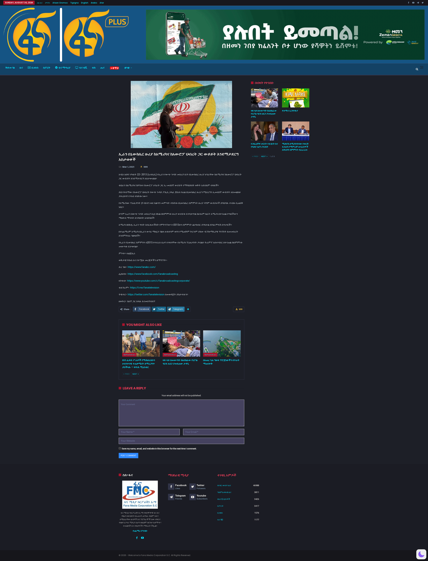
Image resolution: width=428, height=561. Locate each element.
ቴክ (93, 68)
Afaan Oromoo (60, 2)
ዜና (21, 68)
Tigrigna (74, 2)
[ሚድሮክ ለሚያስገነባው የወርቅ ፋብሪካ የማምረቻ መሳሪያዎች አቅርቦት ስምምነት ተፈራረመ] (295, 131)
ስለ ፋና (39, 2)
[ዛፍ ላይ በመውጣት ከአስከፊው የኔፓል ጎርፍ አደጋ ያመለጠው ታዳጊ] (181, 343)
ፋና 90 (220, 519)
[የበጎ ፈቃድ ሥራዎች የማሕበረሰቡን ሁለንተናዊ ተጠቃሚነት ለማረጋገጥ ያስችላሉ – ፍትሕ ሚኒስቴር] (141, 343)
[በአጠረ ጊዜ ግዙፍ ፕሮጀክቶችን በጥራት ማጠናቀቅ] (222, 343)
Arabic (94, 2)
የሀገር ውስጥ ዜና (224, 485)
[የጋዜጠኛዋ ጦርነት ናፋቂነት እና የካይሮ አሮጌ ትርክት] (264, 131)
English (84, 2)
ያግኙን (47, 2)
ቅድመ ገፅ (10, 68)
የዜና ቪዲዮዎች (223, 499)
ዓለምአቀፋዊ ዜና (129, 354)
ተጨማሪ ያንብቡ (140, 530)
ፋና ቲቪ (83, 68)
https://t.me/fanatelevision (144, 287)
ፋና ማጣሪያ (64, 68)
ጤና (102, 68)
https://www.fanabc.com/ (142, 267)
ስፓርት (46, 68)
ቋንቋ (127, 68)
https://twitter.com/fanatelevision (146, 294)
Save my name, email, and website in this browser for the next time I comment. (159, 448)
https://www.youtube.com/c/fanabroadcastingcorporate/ (158, 280)
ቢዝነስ (35, 68)
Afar (102, 2)
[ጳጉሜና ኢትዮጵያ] (295, 97)
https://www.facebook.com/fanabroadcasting (153, 273)
